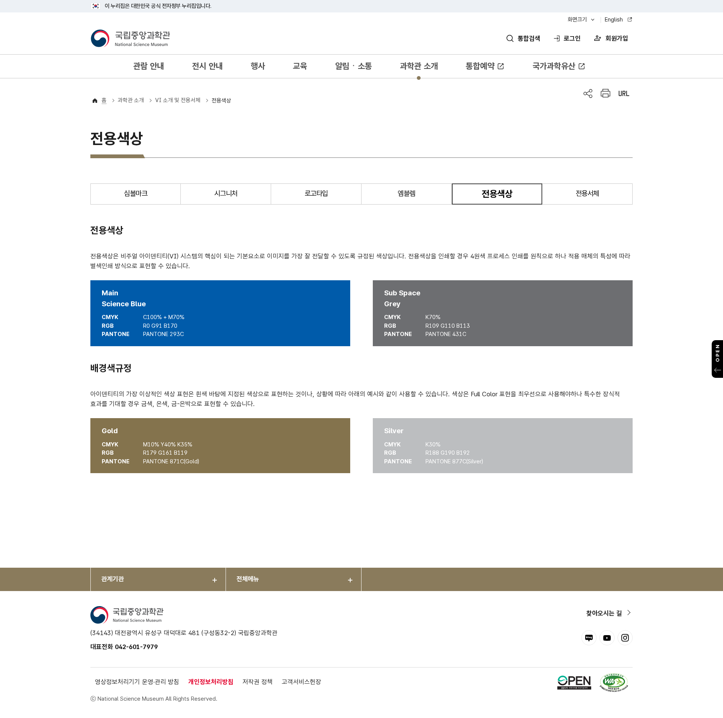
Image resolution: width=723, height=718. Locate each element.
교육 (300, 66)
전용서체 (587, 193)
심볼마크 (135, 193)
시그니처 (226, 193)
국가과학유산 (553, 66)
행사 (258, 66)
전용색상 (221, 100)
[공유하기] (588, 93)
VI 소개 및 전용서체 (177, 100)
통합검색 (529, 38)
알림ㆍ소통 (353, 66)
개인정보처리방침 (210, 682)
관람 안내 (148, 66)
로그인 (572, 38)
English (614, 19)
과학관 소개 (419, 66)
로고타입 (316, 193)
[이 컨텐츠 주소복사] (624, 93)
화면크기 (577, 19)
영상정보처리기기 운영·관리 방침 (137, 682)
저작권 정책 (258, 682)
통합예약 (480, 66)
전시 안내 (207, 66)
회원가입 (617, 38)
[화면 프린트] (605, 93)
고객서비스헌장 (301, 682)
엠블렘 (406, 193)
